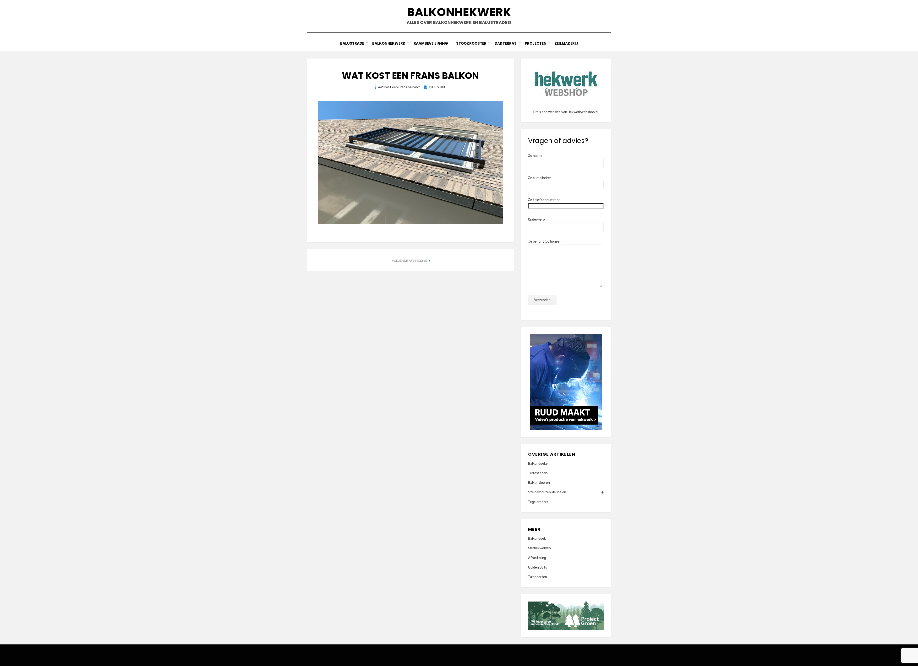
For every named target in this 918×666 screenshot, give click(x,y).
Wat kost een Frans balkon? (398, 87)
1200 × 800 (437, 87)
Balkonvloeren (539, 483)
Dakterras (506, 43)
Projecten (535, 43)
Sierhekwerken (539, 548)
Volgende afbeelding (409, 260)
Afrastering (537, 558)
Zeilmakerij (566, 43)
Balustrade (352, 43)
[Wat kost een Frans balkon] (410, 162)
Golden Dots (537, 567)
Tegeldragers (538, 502)
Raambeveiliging (431, 43)
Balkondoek (537, 539)
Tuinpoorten (537, 577)
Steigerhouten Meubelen (547, 492)
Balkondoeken (539, 464)
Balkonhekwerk (459, 12)
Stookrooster (471, 43)
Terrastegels (538, 473)
